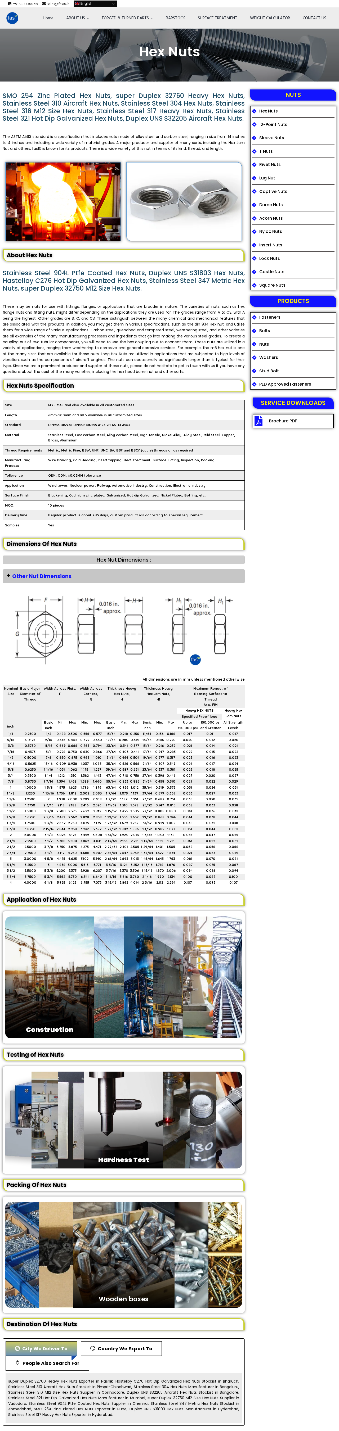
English (85, 3)
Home (48, 18)
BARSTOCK (175, 18)
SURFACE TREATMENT (217, 18)
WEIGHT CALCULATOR (270, 18)
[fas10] (12, 18)
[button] (123, 576)
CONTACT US (314, 18)
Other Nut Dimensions (42, 576)
